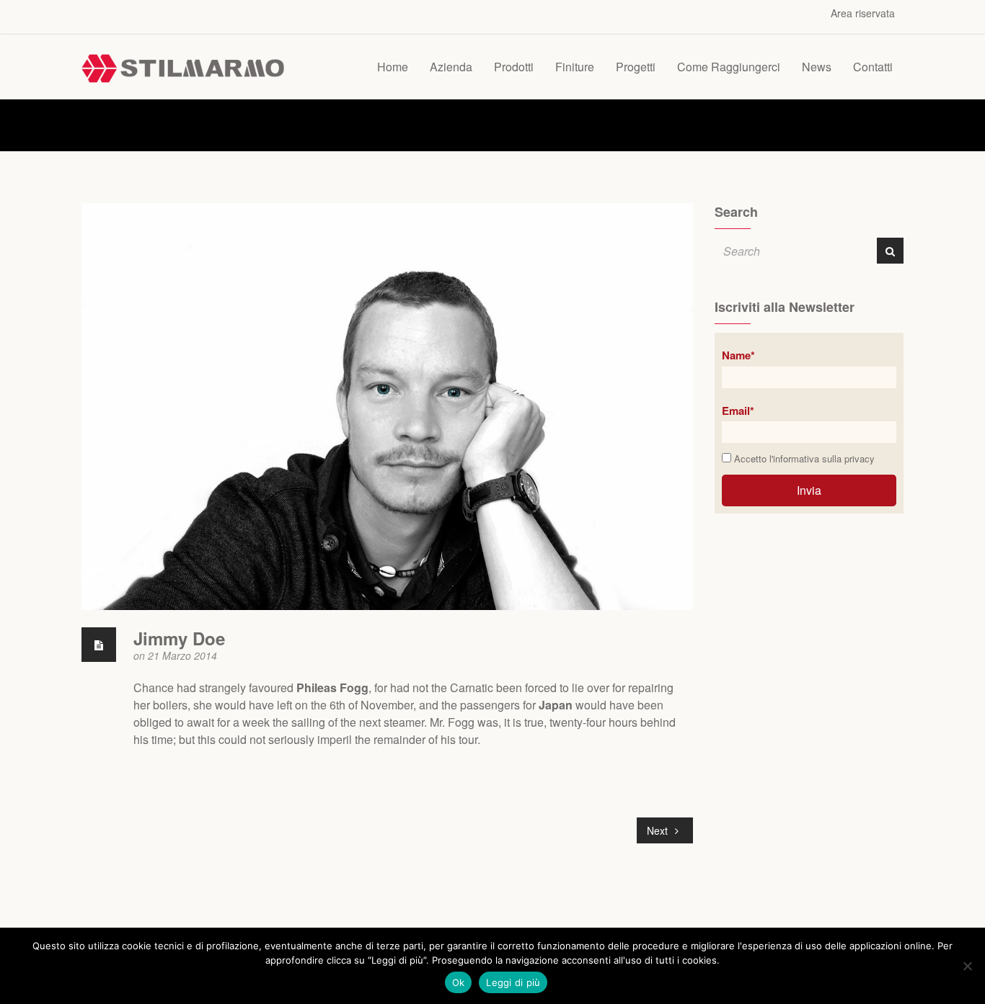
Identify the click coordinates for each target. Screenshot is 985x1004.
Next (659, 830)
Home (392, 66)
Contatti (873, 66)
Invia (809, 490)
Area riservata (863, 13)
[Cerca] (890, 251)
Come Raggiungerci (728, 66)
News (816, 66)
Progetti (635, 66)
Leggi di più (513, 982)
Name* (738, 355)
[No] (967, 966)
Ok (458, 982)
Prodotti (514, 66)
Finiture (574, 66)
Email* (738, 410)
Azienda (451, 66)
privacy (859, 458)
